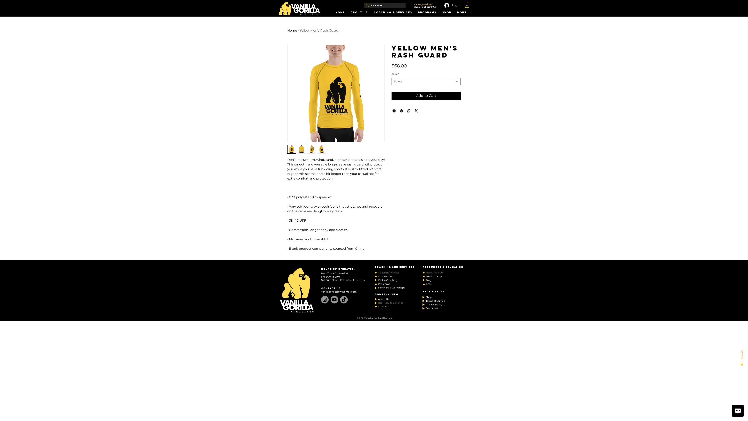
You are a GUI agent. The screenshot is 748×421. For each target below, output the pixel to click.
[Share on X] (416, 111)
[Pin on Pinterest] (401, 111)
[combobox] (426, 81)
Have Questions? (424, 4)
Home (292, 30)
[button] (467, 5)
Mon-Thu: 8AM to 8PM (334, 273)
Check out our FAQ (425, 6)
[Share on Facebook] (394, 111)
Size (395, 74)
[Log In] (445, 5)
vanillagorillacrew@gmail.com (339, 291)
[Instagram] (325, 299)
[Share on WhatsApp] (409, 111)
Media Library (434, 276)
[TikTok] (344, 299)
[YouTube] (334, 299)
